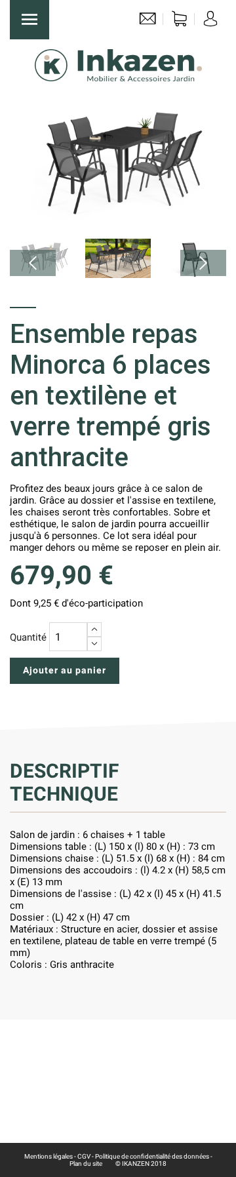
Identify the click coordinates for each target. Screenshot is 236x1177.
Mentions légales (48, 1156)
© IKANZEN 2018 (141, 1163)
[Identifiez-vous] (210, 22)
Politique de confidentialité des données (152, 1156)
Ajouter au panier (64, 670)
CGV (83, 1156)
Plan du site (85, 1163)
